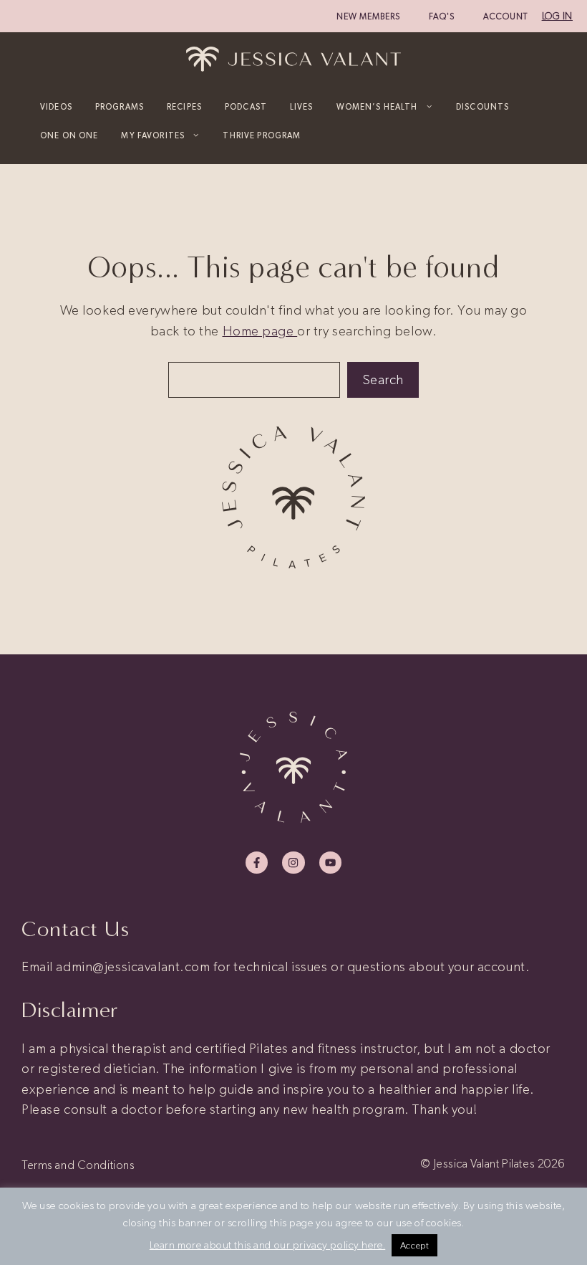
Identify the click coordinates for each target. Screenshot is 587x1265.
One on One (69, 135)
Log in (557, 16)
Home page (260, 331)
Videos (56, 107)
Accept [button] (414, 1245)
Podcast (246, 107)
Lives (302, 107)
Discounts (482, 107)
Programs (119, 107)
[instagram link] (293, 862)
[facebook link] (257, 862)
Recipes (184, 107)
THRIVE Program (262, 135)
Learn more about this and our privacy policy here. (268, 1244)
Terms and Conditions (78, 1164)
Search (383, 379)
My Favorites (153, 135)
